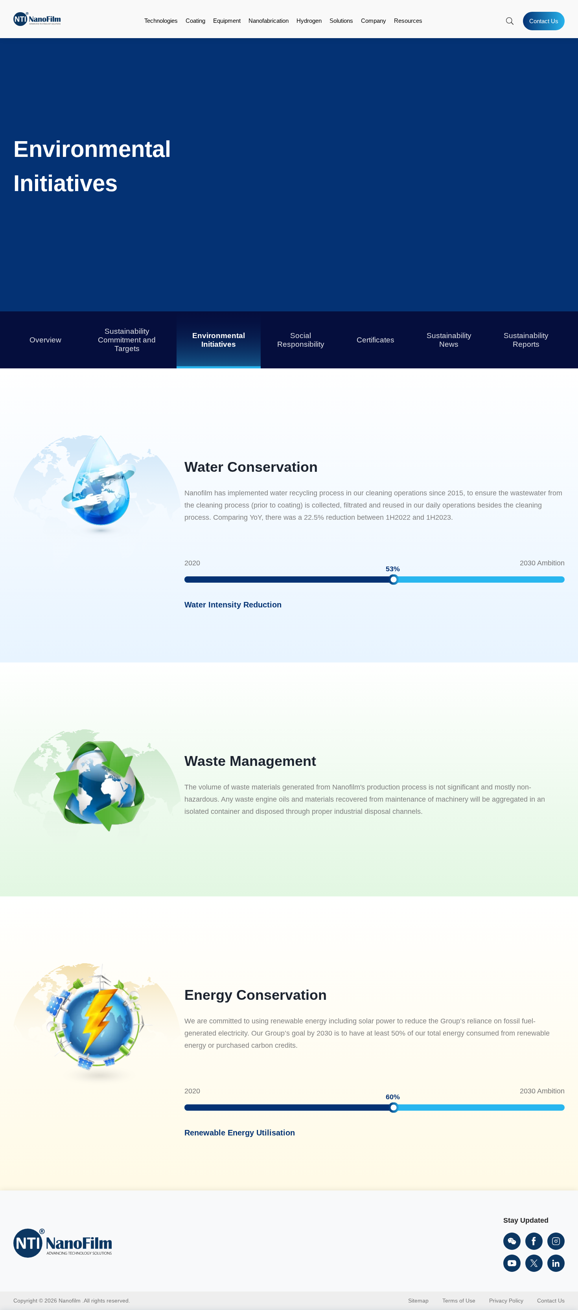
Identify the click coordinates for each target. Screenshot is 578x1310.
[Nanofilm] (37, 23)
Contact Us (543, 21)
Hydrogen (309, 20)
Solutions (341, 20)
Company (373, 20)
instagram (556, 1241)
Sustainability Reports (526, 339)
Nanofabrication (269, 20)
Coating (195, 20)
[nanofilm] (62, 1244)
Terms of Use (458, 1300)
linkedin (556, 1263)
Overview (45, 340)
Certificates (375, 340)
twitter (534, 1263)
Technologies (161, 20)
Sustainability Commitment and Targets (127, 340)
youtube (512, 1263)
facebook (534, 1241)
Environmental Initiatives (218, 339)
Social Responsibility (300, 339)
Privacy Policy (506, 1300)
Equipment (227, 20)
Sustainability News (449, 339)
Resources (408, 20)
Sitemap (418, 1300)
